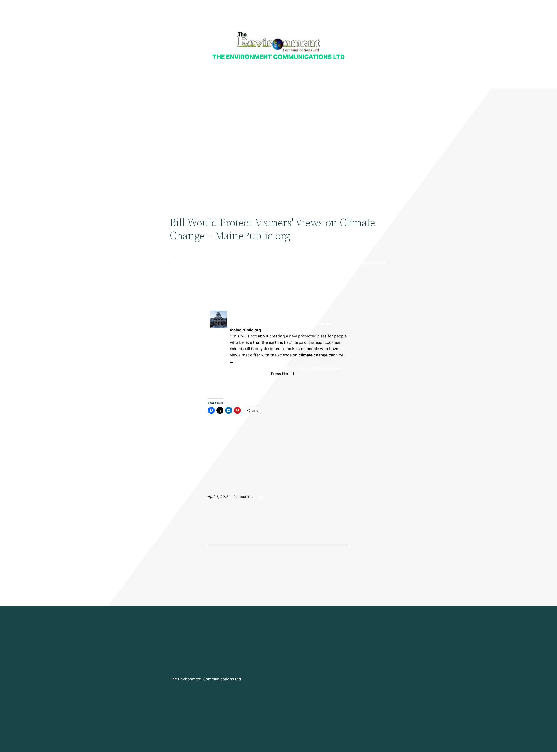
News (262, 496)
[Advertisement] (278, 124)
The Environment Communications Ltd (278, 57)
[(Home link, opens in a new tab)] (278, 42)
